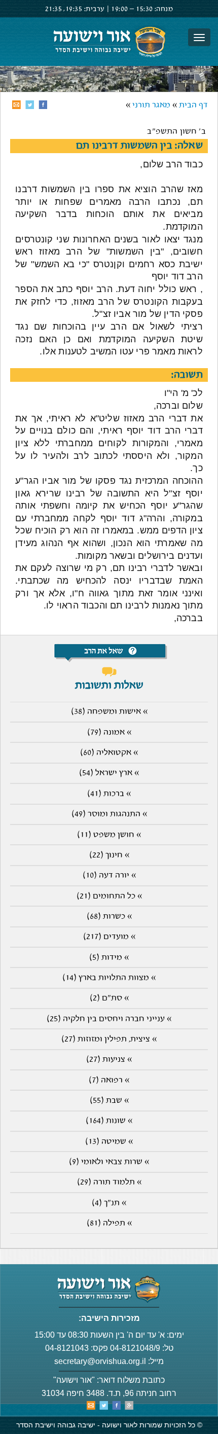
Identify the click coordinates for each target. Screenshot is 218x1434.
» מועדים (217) (109, 937)
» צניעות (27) (109, 1059)
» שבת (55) (109, 1100)
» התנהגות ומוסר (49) (109, 814)
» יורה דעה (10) (109, 875)
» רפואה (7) (109, 1080)
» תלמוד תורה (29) (109, 1182)
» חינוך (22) (109, 855)
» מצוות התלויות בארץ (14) (109, 978)
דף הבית (193, 105)
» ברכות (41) (109, 794)
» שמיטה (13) (109, 1141)
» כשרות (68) (109, 916)
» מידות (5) (109, 957)
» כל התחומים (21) (109, 896)
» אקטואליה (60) (109, 753)
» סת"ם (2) (109, 998)
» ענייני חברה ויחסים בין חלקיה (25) (109, 1019)
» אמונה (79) (109, 732)
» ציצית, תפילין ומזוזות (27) (109, 1039)
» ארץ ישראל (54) (109, 773)
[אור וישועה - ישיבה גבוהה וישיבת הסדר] (109, 41)
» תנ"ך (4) (109, 1203)
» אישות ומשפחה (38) (109, 711)
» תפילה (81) (109, 1223)
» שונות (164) (109, 1121)
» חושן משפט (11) (109, 835)
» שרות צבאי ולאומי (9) (109, 1162)
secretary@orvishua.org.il (100, 1361)
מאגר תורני (151, 105)
